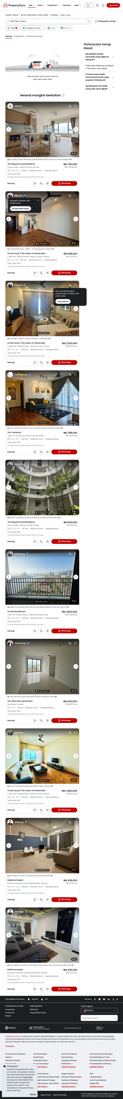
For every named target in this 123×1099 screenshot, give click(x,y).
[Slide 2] (38, 154)
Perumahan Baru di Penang (100, 1064)
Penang (54, 15)
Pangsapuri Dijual (40, 1060)
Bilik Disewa (66, 1064)
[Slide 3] (40, 154)
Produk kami (10, 1013)
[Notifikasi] (103, 5)
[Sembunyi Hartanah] (70, 106)
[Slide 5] (44, 154)
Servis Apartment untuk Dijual (34, 15)
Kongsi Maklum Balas (38, 1013)
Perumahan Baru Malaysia (101, 1054)
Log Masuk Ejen (96, 1077)
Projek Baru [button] (53, 5)
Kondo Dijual (38, 1057)
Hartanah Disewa (69, 1054)
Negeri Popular (68, 1073)
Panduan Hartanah (12, 1060)
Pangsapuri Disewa (69, 1060)
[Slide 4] (42, 154)
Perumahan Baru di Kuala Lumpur (103, 1060)
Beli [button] (30, 5)
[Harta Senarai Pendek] (75, 106)
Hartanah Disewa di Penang (44, 1080)
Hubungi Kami (36, 1006)
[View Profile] (16, 196)
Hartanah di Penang (69, 1083)
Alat (91, 1073)
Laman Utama (11, 15)
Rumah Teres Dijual (41, 1064)
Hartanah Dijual (40, 1054)
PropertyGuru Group (14, 1006)
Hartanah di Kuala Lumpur (72, 1077)
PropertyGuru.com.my (13, 1036)
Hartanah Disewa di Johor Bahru (46, 1083)
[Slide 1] (36, 154)
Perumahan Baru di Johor (100, 1057)
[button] (8, 36)
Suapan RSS (94, 1083)
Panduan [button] (67, 5)
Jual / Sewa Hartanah (98, 1080)
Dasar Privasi (46, 1095)
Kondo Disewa (67, 1057)
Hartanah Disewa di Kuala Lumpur (46, 1077)
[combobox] (48, 21)
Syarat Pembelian (60, 1095)
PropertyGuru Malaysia (15, 1054)
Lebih (76, 5)
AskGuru (8, 1057)
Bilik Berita (34, 1010)
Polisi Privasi (27, 1077)
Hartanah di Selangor (70, 1080)
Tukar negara (87, 1006)
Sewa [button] (39, 5)
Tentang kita (10, 1010)
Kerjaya (8, 1016)
